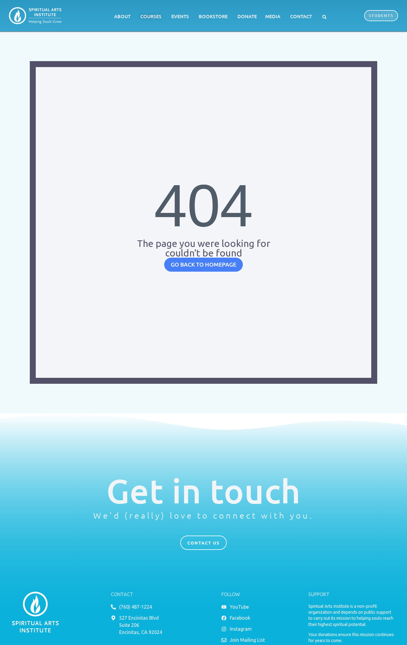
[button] (324, 17)
